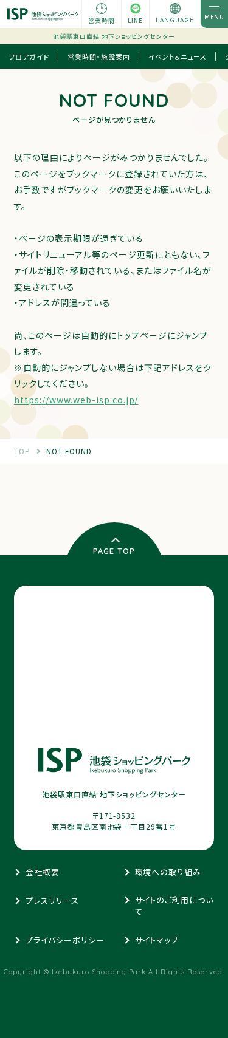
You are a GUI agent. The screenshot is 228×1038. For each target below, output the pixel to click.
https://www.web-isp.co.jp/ (76, 400)
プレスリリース (52, 900)
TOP (22, 451)
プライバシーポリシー (65, 940)
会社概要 (43, 872)
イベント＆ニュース (177, 56)
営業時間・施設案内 (98, 56)
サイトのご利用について (174, 906)
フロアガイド (29, 56)
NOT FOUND (69, 451)
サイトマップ (157, 940)
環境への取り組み (168, 872)
